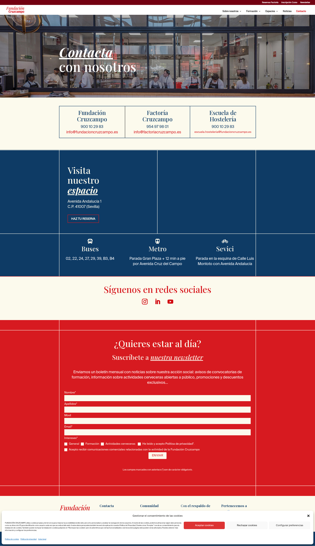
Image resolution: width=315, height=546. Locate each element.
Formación (252, 11)
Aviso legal (42, 539)
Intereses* (71, 437)
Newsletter (305, 2)
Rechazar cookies (247, 525)
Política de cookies (12, 539)
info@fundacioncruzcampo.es (92, 132)
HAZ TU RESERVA (83, 218)
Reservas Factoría (270, 2)
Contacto (301, 11)
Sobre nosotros (230, 11)
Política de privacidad (29, 539)
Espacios (270, 11)
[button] (308, 515)
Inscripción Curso (289, 2)
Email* (68, 426)
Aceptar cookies (204, 525)
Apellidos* (70, 403)
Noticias (287, 11)
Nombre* (70, 392)
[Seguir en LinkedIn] (157, 301)
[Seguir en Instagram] (144, 301)
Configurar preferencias (289, 525)
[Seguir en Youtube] (170, 301)
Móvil (67, 415)
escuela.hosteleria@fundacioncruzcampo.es (222, 131)
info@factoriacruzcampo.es (157, 132)
